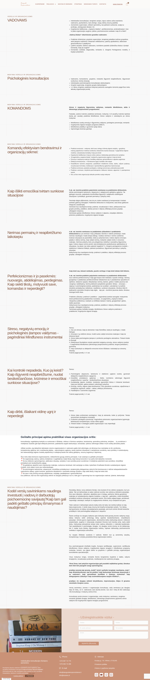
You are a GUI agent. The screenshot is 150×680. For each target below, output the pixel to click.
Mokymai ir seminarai (65, 4)
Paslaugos (50, 4)
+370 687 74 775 (65, 661)
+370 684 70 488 (65, 664)
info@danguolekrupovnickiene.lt (70, 672)
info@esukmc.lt (64, 675)
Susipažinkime (39, 4)
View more (32, 673)
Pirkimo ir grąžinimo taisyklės (105, 668)
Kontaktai (102, 4)
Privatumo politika (101, 664)
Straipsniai (78, 4)
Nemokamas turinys (90, 4)
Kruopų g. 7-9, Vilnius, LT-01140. (106, 660)
